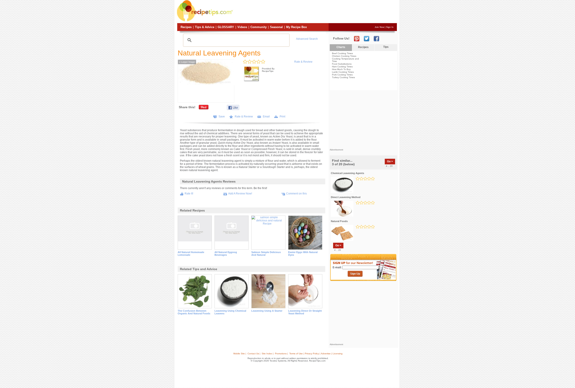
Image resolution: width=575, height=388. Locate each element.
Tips (386, 46)
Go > (390, 161)
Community (258, 27)
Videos (242, 27)
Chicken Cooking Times (344, 56)
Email (266, 116)
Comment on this (296, 193)
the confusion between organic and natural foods (194, 312)
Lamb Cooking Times (343, 72)
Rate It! (189, 193)
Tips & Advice (204, 27)
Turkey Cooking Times (343, 77)
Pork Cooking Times (342, 74)
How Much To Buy (341, 69)
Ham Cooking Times (342, 66)
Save (222, 116)
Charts (340, 47)
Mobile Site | (239, 353)
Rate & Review (303, 61)
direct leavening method (345, 197)
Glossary (226, 27)
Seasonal (276, 27)
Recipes (186, 27)
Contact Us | (254, 353)
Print (282, 116)
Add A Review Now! (240, 193)
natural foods (339, 221)
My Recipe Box (296, 27)
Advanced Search (307, 38)
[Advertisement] (315, 12)
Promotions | (281, 353)
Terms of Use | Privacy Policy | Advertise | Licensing (316, 353)
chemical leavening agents (347, 173)
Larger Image (187, 62)
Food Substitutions (342, 64)
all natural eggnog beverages (226, 253)
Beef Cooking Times (342, 53)
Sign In (390, 27)
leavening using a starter (266, 310)
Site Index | (268, 353)
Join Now (379, 27)
